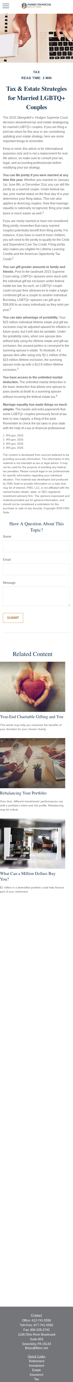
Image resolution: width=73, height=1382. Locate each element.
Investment (36, 1365)
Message (9, 582)
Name (7, 536)
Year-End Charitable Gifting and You (31, 716)
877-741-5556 (43, 1325)
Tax (36, 1379)
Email (7, 559)
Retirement (36, 1361)
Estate (36, 1370)
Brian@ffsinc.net (36, 1348)
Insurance (36, 1374)
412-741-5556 (41, 1320)
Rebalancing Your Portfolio (23, 793)
